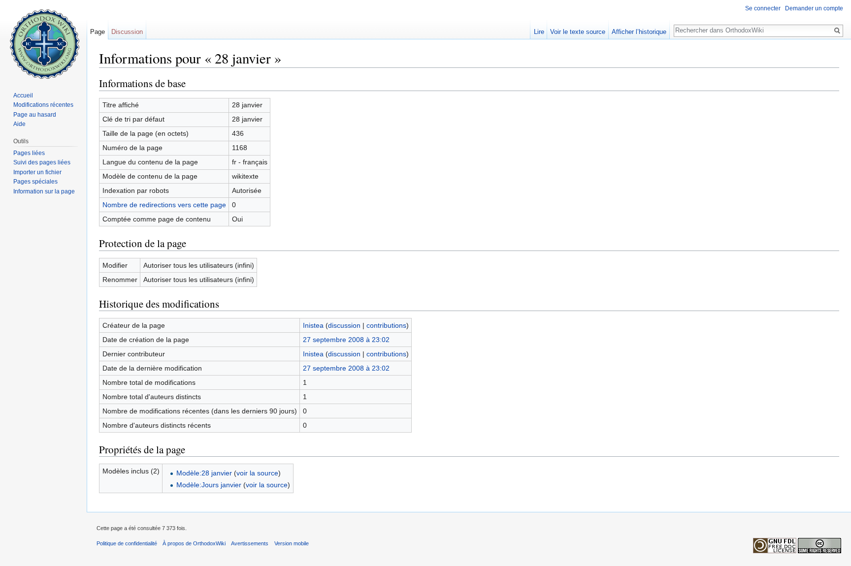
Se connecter (763, 8)
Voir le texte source (577, 31)
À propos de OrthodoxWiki (194, 543)
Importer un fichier (37, 172)
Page (97, 31)
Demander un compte (814, 8)
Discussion (127, 31)
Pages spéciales (35, 181)
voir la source (257, 473)
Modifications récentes (43, 104)
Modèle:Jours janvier (208, 485)
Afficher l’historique (639, 31)
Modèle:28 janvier (204, 473)
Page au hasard (34, 114)
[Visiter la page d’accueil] (43, 39)
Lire (539, 31)
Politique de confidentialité (127, 543)
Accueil (23, 95)
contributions (386, 325)
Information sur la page (44, 191)
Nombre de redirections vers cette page (164, 205)
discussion (344, 325)
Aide (19, 124)
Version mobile (291, 543)
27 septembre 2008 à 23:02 (346, 340)
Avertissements (249, 543)
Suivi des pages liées (41, 162)
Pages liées (29, 153)
